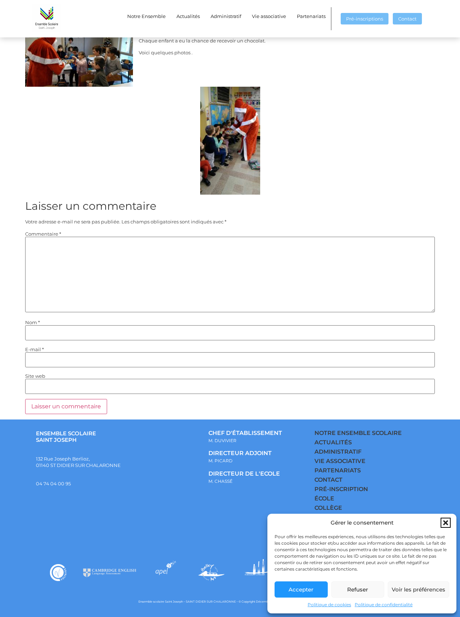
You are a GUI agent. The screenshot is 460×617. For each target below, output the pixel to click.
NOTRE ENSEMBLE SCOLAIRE (358, 433)
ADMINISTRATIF (338, 451)
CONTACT (328, 479)
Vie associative (269, 16)
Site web (35, 376)
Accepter (301, 589)
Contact (407, 19)
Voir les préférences (418, 589)
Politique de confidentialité (384, 604)
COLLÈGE (328, 507)
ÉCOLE (324, 498)
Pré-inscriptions (364, 19)
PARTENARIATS (337, 470)
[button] (445, 522)
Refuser (357, 589)
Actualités (188, 16)
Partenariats (311, 16)
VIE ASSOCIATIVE (339, 461)
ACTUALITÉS (333, 442)
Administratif (226, 16)
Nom (32, 322)
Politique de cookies (329, 604)
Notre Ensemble (146, 16)
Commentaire (43, 234)
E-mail (34, 349)
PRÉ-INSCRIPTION (341, 489)
